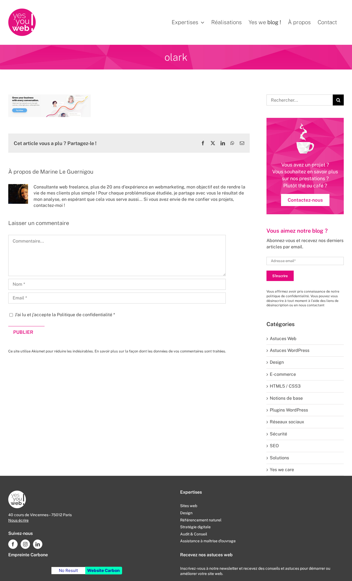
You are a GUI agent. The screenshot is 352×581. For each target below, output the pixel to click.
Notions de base (286, 398)
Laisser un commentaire (38, 223)
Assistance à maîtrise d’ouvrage (208, 541)
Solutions (279, 457)
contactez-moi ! (49, 205)
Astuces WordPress (289, 350)
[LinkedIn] (37, 544)
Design (277, 362)
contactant (315, 305)
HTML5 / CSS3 (285, 386)
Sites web (188, 506)
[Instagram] (25, 544)
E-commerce (283, 374)
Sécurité (278, 434)
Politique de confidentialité (85, 314)
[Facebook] (13, 544)
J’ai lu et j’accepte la (65, 314)
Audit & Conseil (193, 534)
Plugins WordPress (289, 410)
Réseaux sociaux (287, 421)
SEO (274, 445)
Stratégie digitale (195, 527)
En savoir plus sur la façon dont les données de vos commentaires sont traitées (160, 351)
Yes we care (282, 469)
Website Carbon (103, 570)
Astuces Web (283, 338)
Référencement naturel (200, 520)
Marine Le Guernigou (67, 171)
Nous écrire (18, 520)
